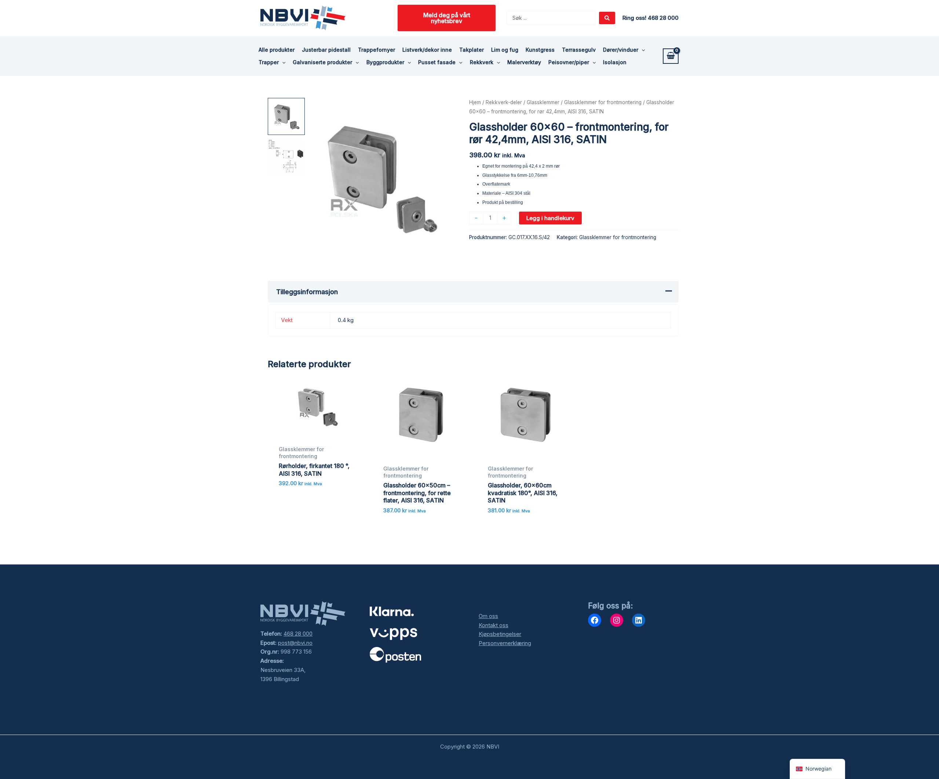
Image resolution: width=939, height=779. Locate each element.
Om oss (488, 615)
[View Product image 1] (286, 116)
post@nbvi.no (295, 642)
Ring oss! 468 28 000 (650, 17)
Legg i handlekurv (550, 218)
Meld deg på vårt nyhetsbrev (446, 18)
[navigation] (817, 769)
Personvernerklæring (505, 643)
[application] (641, 49)
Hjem (475, 102)
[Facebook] (594, 620)
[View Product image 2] (286, 157)
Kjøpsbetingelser (500, 633)
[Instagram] (616, 620)
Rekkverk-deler (504, 102)
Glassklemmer (543, 102)
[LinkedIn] (638, 620)
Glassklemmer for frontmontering (603, 102)
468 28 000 (298, 633)
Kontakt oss (493, 625)
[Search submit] (607, 18)
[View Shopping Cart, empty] (671, 56)
